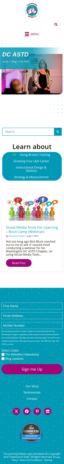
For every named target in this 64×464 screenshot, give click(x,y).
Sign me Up (32, 369)
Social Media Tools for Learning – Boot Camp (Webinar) (32, 229)
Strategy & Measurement (31, 177)
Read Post (22, 263)
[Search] (57, 131)
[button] (56, 24)
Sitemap (48, 460)
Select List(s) (9, 350)
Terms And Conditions (31, 460)
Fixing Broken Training (35, 155)
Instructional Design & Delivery (31, 169)
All (14, 155)
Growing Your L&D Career (31, 161)
